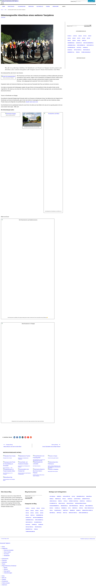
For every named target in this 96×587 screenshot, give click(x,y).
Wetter (59, 512)
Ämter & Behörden (83, 512)
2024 (69, 40)
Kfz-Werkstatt (53, 503)
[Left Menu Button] (0, 541)
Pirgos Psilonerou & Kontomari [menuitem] (9, 565)
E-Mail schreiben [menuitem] (6, 583)
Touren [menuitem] (3, 564)
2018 (89, 35)
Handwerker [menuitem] (7, 555)
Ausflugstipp (66, 496)
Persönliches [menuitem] (5, 581)
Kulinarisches (21, 6)
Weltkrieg (52, 512)
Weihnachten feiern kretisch (53, 471)
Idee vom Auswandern (88, 42)
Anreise (59, 496)
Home (3, 6)
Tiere (78, 52)
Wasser (78, 510)
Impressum (86, 538)
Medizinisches (64, 505)
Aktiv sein (52, 496)
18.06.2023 (3, 17)
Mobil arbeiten (89, 505)
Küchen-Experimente (54, 505)
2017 (84, 35)
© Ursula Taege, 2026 (5, 538)
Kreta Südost (90, 45)
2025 (73, 40)
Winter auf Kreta (73, 512)
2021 (78, 38)
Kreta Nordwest (81, 45)
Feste (64, 498)
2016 (80, 35)
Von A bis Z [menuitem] (6, 553)
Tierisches (31, 6)
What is (65, 512)
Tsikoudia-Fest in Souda (7, 458)
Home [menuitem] (3, 546)
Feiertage (58, 498)
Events (84, 40)
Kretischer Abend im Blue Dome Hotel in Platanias (38, 475)
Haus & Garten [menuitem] (7, 552)
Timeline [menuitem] (4, 579)
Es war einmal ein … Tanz (7, 467)
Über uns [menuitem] (4, 577)
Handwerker (71, 42)
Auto (73, 496)
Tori (51, 510)
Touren (48, 6)
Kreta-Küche (70, 503)
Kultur (79, 47)
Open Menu (2, 3)
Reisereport (71, 52)
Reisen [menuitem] (5, 567)
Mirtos (82, 505)
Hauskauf (79, 42)
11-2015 (75, 35)
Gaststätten (77, 498)
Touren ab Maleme (85, 52)
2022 (83, 38)
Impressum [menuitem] (4, 584)
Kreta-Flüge (62, 503)
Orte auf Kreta (77, 49)
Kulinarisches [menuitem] (5, 558)
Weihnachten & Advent (87, 510)
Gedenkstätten (86, 498)
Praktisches (11, 6)
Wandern (72, 510)
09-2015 (69, 35)
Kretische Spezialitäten (80, 503)
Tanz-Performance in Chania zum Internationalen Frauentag (39, 460)
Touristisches (57, 510)
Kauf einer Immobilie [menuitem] (8, 550)
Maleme (70, 49)
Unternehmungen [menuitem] (8, 572)
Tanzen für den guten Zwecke (53, 458)
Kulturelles (40, 6)
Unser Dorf (56, 6)
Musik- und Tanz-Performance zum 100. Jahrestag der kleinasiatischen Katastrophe (54, 467)
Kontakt (82, 538)
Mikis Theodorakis (73, 505)
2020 (73, 38)
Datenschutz (92, 538)
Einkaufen (89, 496)
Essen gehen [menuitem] (7, 571)
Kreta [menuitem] (3, 575)
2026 (78, 40)
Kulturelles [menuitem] (4, 562)
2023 (5, 9)
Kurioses (85, 47)
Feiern (51, 498)
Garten (70, 498)
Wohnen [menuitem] (6, 569)
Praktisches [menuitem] (4, 548)
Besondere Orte (81, 496)
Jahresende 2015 (71, 45)
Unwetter (65, 510)
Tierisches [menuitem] (4, 560)
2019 (69, 38)
